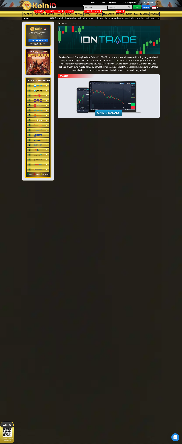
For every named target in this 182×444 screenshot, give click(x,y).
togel (98, 14)
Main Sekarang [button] (108, 113)
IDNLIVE (69, 14)
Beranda (27, 14)
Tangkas (120, 14)
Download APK (99, 2)
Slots (59, 14)
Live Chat (115, 2)
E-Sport (50, 14)
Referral (144, 14)
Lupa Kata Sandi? (146, 2)
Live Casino (108, 14)
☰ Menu (7, 424)
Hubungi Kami (130, 2)
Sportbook (39, 14)
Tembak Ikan (132, 14)
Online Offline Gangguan (39, 174)
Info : (26, 18)
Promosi (154, 14)
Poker (88, 14)
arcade (78, 14)
